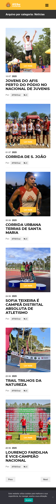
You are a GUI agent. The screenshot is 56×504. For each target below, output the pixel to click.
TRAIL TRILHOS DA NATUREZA (23, 382)
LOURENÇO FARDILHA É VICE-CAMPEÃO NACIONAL (27, 456)
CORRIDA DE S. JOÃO (26, 156)
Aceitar (29, 500)
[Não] (52, 497)
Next (45, 479)
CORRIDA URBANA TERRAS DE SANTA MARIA (23, 228)
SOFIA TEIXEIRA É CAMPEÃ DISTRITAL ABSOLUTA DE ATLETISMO (24, 306)
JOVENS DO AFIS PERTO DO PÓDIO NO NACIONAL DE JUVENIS (28, 84)
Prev (10, 479)
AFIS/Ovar (16, 95)
